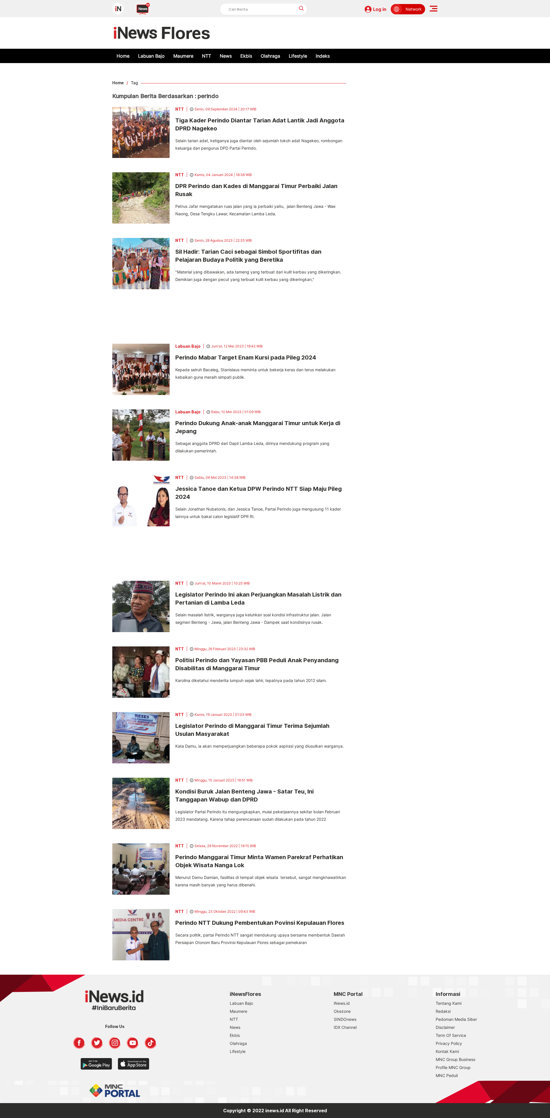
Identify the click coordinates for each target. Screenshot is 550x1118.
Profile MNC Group (453, 1067)
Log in (379, 9)
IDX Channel (345, 1027)
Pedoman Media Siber (456, 1019)
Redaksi (443, 1011)
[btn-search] (301, 8)
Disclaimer (445, 1027)
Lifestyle (298, 56)
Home (123, 56)
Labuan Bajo (151, 56)
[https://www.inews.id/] (162, 33)
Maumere (183, 56)
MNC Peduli (447, 1075)
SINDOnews (345, 1019)
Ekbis (246, 56)
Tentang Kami (448, 1003)
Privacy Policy (449, 1043)
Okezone (342, 1011)
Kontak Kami (447, 1051)
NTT (206, 56)
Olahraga (270, 56)
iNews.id (342, 1003)
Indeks (323, 56)
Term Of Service (451, 1035)
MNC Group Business (455, 1059)
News (226, 56)
